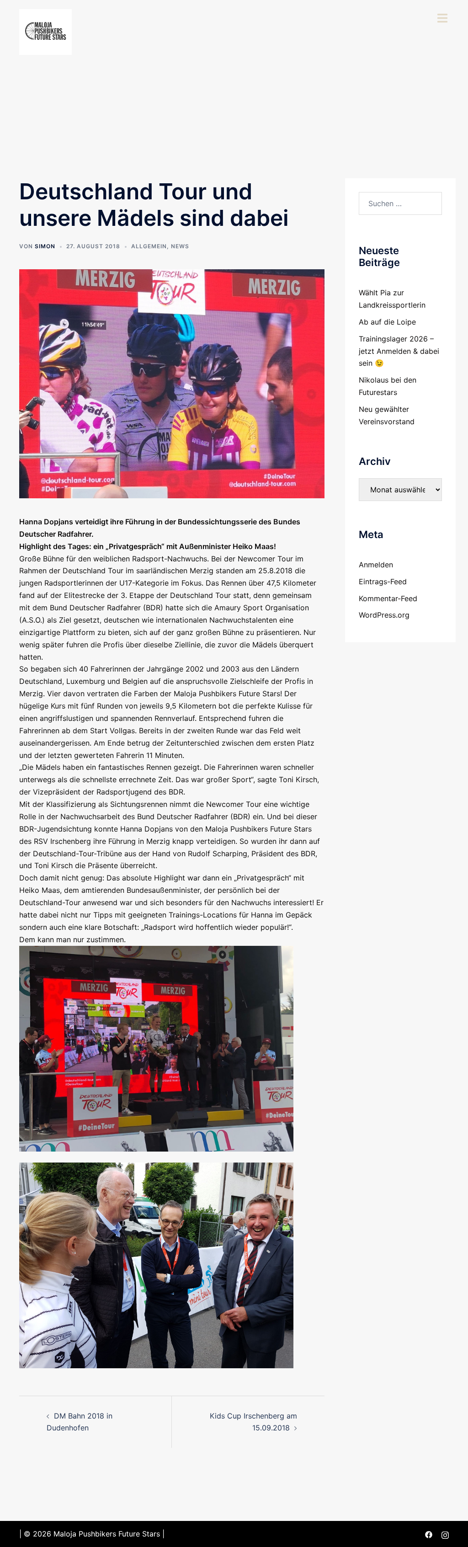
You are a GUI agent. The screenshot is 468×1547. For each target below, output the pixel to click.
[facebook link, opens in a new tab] (428, 1533)
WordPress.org (384, 614)
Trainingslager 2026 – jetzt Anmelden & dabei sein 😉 (399, 351)
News (180, 246)
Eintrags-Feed (383, 581)
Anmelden (376, 564)
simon (45, 246)
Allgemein (149, 246)
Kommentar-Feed (388, 598)
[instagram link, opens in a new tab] (445, 1533)
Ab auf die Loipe (387, 321)
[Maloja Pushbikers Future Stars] (45, 31)
